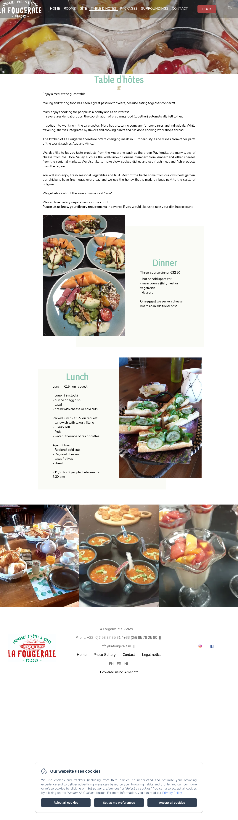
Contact (180, 8)
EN (111, 663)
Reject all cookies (66, 802)
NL (126, 663)
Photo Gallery (105, 654)
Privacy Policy (172, 793)
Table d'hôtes (103, 8)
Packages (128, 8)
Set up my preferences (119, 802)
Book (206, 9)
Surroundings (154, 8)
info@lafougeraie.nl (116, 646)
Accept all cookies (172, 802)
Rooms (70, 8)
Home (55, 8)
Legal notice (151, 654)
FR (119, 663)
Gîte (83, 8)
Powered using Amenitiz (119, 672)
